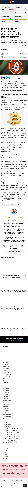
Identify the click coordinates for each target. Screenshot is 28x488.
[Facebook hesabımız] (3, 486)
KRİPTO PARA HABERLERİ (7, 10)
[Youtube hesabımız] (10, 486)
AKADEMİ (4, 18)
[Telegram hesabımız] (20, 486)
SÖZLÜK (3, 21)
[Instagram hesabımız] (7, 486)
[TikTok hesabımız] (12, 486)
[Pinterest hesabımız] (15, 486)
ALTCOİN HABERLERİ (6, 16)
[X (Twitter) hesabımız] (5, 486)
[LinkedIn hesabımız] (17, 486)
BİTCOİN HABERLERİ (6, 13)
